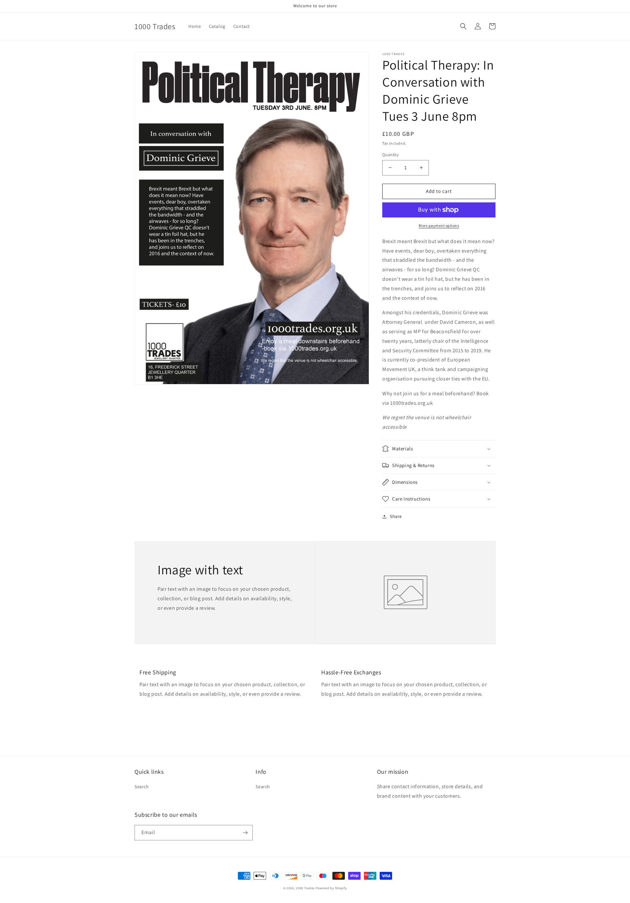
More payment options (439, 225)
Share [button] (396, 516)
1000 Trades (305, 888)
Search (142, 787)
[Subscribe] (245, 832)
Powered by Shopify (331, 888)
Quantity (390, 154)
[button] (463, 26)
